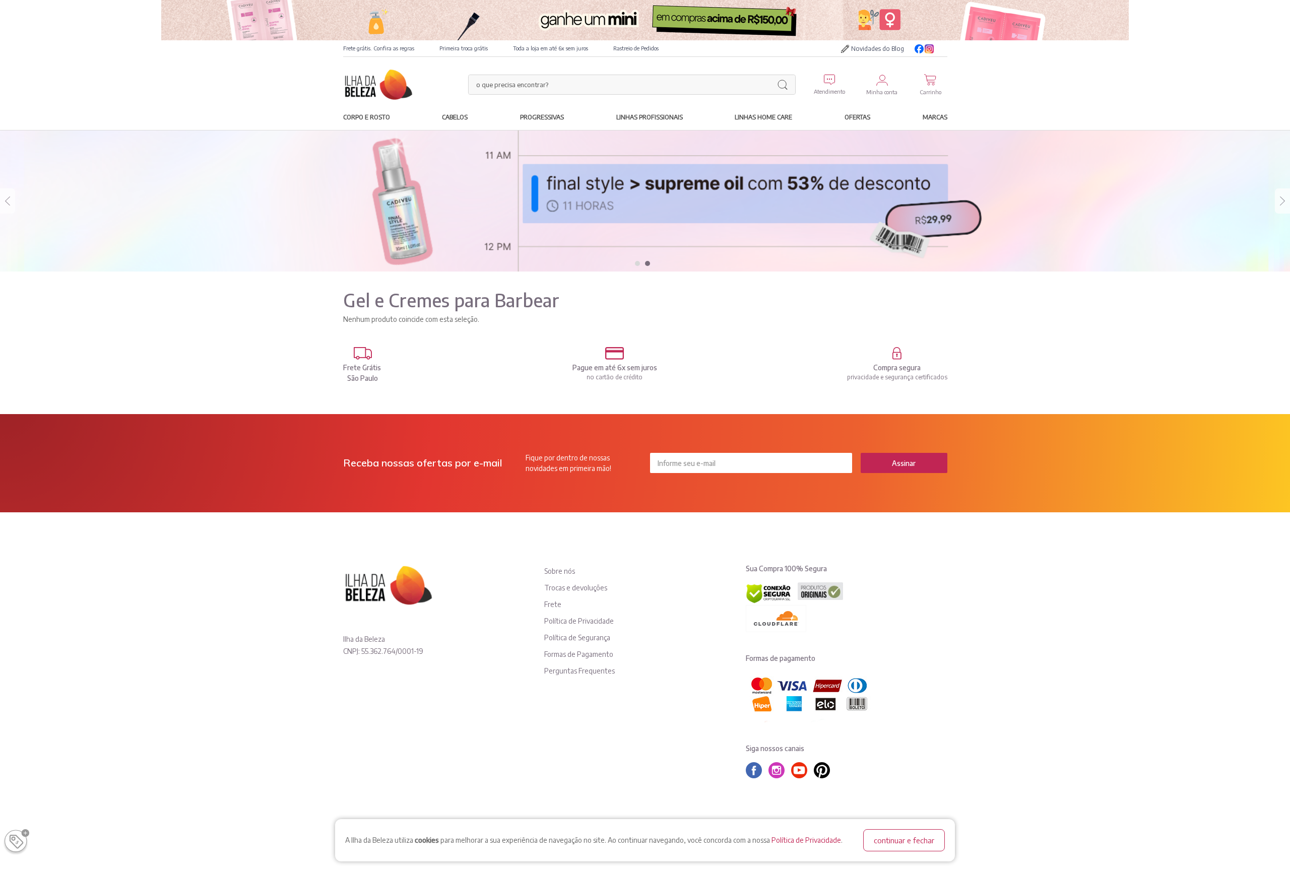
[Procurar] (783, 85)
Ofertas (857, 117)
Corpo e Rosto (366, 117)
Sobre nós (559, 571)
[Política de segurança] (897, 353)
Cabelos (455, 117)
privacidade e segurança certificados (897, 377)
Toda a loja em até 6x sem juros (550, 48)
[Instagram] (929, 49)
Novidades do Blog (877, 48)
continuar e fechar (904, 840)
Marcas (935, 117)
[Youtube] (942, 49)
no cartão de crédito (614, 377)
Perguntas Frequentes (579, 670)
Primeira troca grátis (463, 48)
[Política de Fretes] (362, 353)
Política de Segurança (577, 637)
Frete (552, 604)
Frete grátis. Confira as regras (378, 48)
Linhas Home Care (763, 117)
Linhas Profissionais (649, 117)
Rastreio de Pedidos (636, 48)
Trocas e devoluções (575, 587)
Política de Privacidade (806, 840)
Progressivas (542, 117)
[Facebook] (919, 49)
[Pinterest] (824, 770)
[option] (645, 201)
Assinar (904, 463)
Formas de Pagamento (578, 654)
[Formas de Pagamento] (614, 353)
